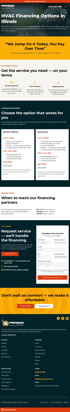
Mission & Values (40, 350)
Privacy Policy (44, 402)
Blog (36, 364)
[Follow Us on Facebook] (58, 318)
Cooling (3, 347)
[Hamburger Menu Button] (66, 7)
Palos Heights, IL (6, 382)
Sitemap (66, 402)
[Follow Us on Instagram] (62, 318)
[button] (10, 254)
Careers (37, 360)
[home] (7, 6)
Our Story (38, 347)
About (37, 343)
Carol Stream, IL (6, 372)
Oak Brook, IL (5, 375)
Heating (3, 343)
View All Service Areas (8, 389)
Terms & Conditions (56, 402)
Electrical (4, 353)
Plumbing (4, 350)
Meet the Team (40, 353)
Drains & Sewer (6, 357)
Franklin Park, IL (6, 379)
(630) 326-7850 (55, 7)
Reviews (37, 357)
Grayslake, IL (5, 386)
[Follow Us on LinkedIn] (67, 318)
